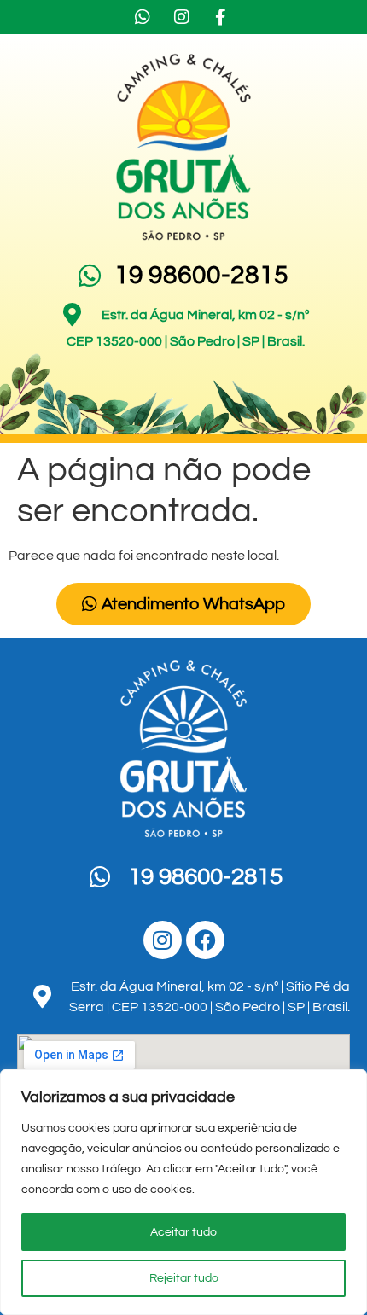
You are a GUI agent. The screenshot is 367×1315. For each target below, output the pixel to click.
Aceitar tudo (183, 1232)
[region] (183, 1192)
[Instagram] (162, 940)
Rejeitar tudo (183, 1278)
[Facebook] (205, 940)
